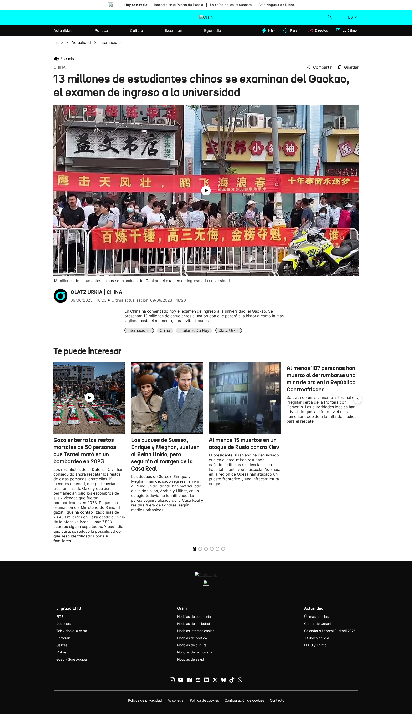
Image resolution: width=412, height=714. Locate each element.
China (165, 330)
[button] (357, 399)
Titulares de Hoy (194, 330)
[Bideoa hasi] (206, 190)
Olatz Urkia (228, 330)
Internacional (139, 330)
